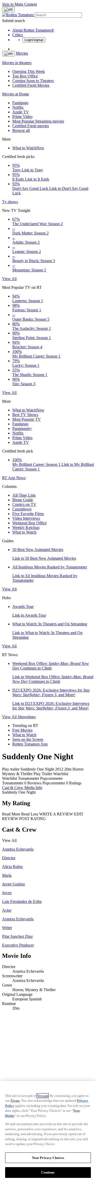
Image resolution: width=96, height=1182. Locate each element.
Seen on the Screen (27, 739)
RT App (9, 478)
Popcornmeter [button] (53, 783)
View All (9, 279)
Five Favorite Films (28, 513)
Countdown (21, 509)
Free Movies (22, 730)
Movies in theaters (16, 63)
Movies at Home (15, 94)
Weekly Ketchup (25, 527)
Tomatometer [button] (12, 783)
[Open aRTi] (8, 9)
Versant (42, 1096)
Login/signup (34, 40)
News (21, 478)
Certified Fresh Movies (30, 85)
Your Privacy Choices (48, 1158)
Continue (48, 1172)
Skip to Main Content (19, 4)
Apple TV (20, 112)
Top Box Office (25, 76)
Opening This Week (28, 71)
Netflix (18, 107)
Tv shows (10, 202)
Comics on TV (24, 504)
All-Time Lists (24, 495)
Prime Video (22, 116)
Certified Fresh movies (30, 126)
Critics (17, 35)
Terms (15, 1100)
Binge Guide (22, 500)
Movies (22, 53)
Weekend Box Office (29, 523)
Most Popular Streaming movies (38, 121)
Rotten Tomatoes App (30, 744)
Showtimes (27, 717)
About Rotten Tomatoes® (33, 30)
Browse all (21, 130)
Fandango (20, 103)
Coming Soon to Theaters (33, 80)
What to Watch (28, 148)
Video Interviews (26, 518)
